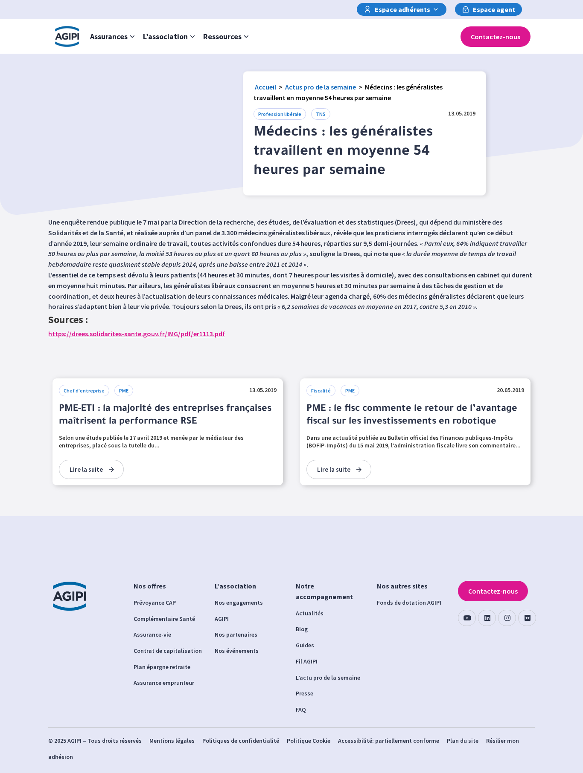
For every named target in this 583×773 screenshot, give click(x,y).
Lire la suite (86, 469)
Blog (302, 629)
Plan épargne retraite (162, 667)
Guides (305, 645)
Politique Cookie (308, 740)
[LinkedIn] (487, 618)
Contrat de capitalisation (168, 651)
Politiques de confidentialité (240, 740)
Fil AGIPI (307, 661)
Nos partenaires (236, 634)
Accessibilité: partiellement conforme (388, 740)
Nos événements (237, 651)
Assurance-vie (152, 634)
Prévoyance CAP (155, 602)
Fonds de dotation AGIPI (409, 602)
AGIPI (222, 619)
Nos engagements (239, 602)
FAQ (301, 709)
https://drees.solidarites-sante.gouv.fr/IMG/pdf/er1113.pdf (136, 333)
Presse (304, 693)
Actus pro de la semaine (320, 87)
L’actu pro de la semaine (328, 677)
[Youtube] (467, 618)
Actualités (310, 613)
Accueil (265, 87)
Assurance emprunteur (164, 682)
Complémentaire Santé (164, 619)
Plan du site (462, 740)
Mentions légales (172, 740)
